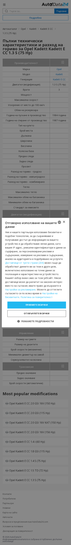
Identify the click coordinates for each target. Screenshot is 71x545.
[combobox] (59, 222)
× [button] (64, 222)
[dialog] (35, 272)
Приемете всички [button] (37, 304)
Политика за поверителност (36, 297)
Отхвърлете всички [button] (37, 313)
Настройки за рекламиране (20, 289)
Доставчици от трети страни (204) (24, 262)
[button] (35, 321)
